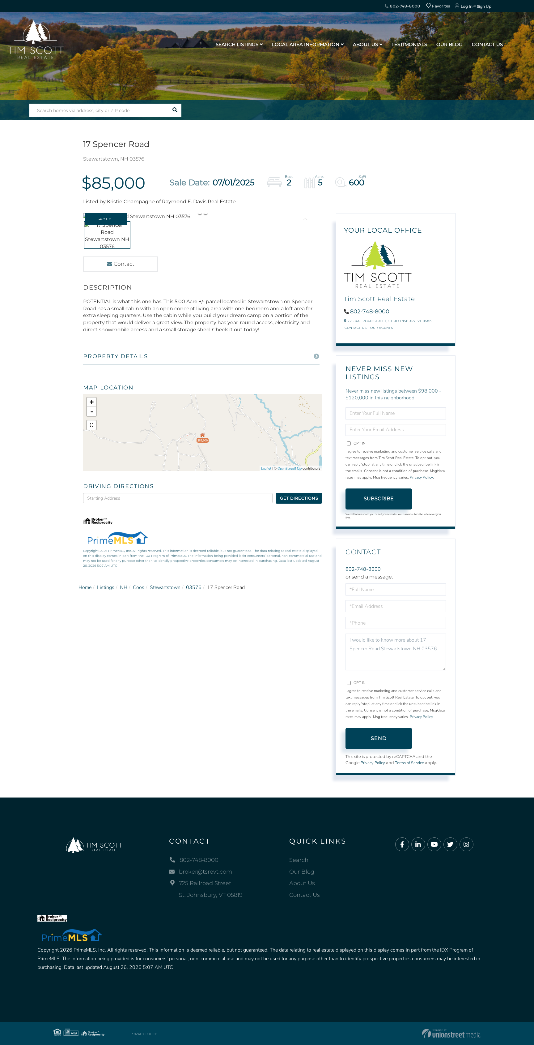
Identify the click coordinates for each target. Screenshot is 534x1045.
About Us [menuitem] (365, 44)
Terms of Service (409, 763)
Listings (105, 587)
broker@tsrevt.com (205, 871)
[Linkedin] (418, 845)
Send (379, 738)
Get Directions (299, 498)
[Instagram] (466, 845)
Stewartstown (165, 587)
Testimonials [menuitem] (409, 44)
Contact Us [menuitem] (487, 44)
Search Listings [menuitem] (237, 44)
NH (123, 587)
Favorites (440, 6)
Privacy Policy (421, 477)
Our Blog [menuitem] (449, 44)
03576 (193, 587)
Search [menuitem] (298, 860)
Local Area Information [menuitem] (305, 44)
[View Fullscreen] (91, 425)
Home (84, 587)
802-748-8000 (404, 6)
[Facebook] (402, 845)
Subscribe (379, 498)
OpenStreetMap (290, 468)
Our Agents (381, 328)
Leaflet (266, 468)
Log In (467, 6)
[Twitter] (450, 845)
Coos (138, 587)
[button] (174, 110)
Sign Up (484, 6)
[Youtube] (434, 845)
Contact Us (356, 328)
